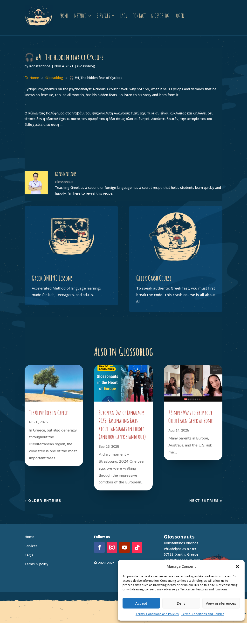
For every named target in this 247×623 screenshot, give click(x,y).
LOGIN (179, 15)
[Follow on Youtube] (124, 547)
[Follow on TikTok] (137, 547)
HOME (64, 15)
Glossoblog (86, 66)
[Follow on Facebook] (99, 547)
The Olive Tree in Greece (48, 412)
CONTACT (139, 15)
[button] (237, 566)
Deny (181, 603)
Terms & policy (36, 564)
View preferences (221, 603)
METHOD (80, 15)
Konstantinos (39, 66)
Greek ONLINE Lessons (52, 278)
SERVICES (103, 15)
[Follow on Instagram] (112, 547)
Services (31, 546)
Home (29, 536)
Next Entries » (205, 500)
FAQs (123, 15)
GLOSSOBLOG (160, 15)
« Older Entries (43, 500)
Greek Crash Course (154, 278)
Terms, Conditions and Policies (157, 614)
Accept (141, 603)
